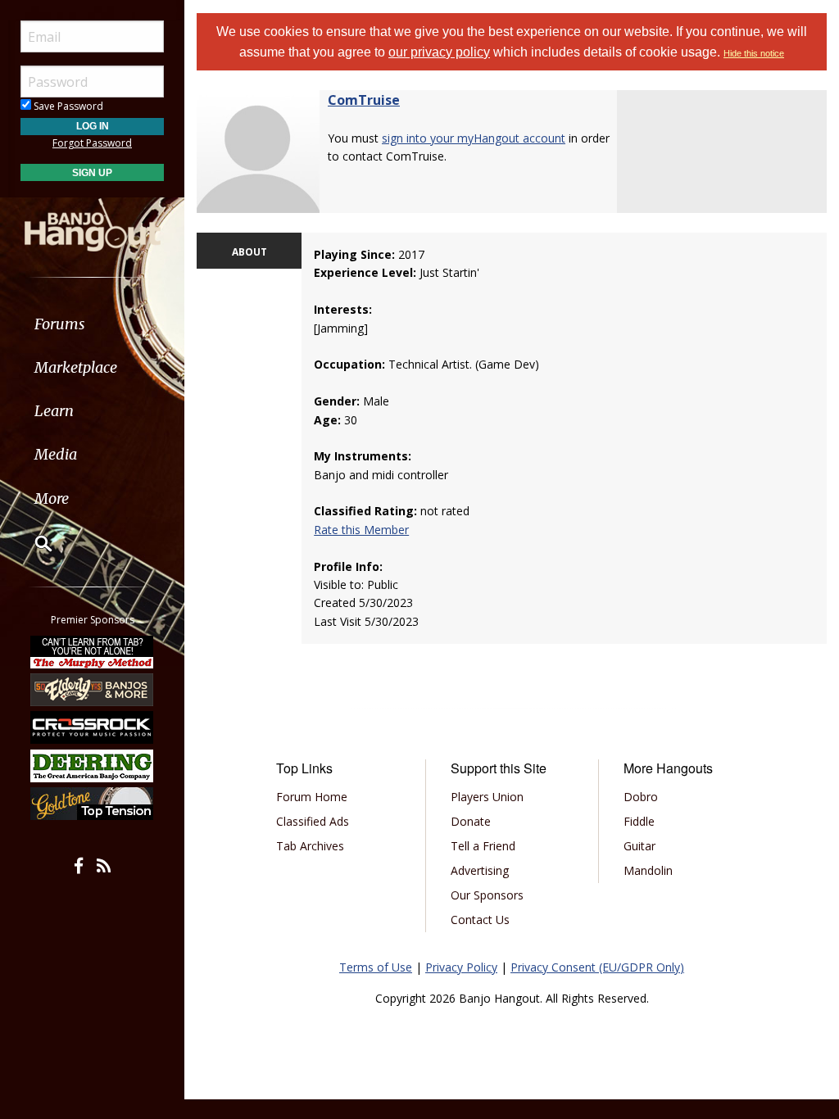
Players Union (487, 796)
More (51, 498)
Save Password (67, 106)
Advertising (480, 870)
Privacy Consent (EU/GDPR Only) (597, 967)
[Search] (33, 543)
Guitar (639, 846)
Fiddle (639, 821)
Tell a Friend (483, 846)
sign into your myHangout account (473, 138)
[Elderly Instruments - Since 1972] (92, 690)
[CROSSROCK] (92, 727)
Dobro (641, 796)
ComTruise (364, 100)
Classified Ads (312, 821)
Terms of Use (375, 967)
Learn (54, 410)
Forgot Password (92, 143)
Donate (471, 821)
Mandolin (648, 870)
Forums (59, 324)
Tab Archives (310, 846)
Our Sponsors (487, 895)
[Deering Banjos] (92, 766)
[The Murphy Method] (92, 651)
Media (55, 454)
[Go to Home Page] (93, 224)
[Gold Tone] (92, 803)
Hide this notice (753, 53)
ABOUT (249, 252)
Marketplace (75, 367)
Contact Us (480, 919)
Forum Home (311, 796)
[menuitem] (92, 324)
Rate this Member (361, 529)
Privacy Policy (461, 967)
